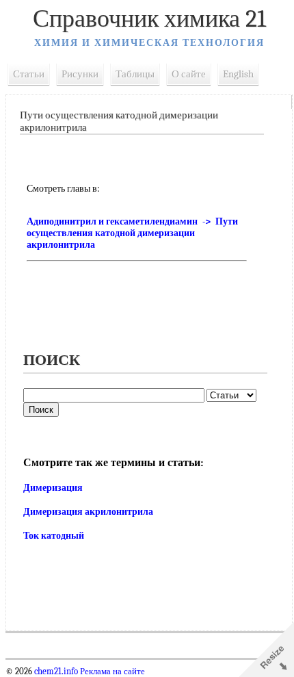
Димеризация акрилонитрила (88, 512)
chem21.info (56, 671)
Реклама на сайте (111, 671)
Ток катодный (53, 535)
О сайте (189, 74)
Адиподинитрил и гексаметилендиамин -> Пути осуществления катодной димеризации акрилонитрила (132, 233)
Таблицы (135, 74)
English (238, 74)
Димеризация (53, 488)
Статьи (28, 74)
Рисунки (80, 74)
